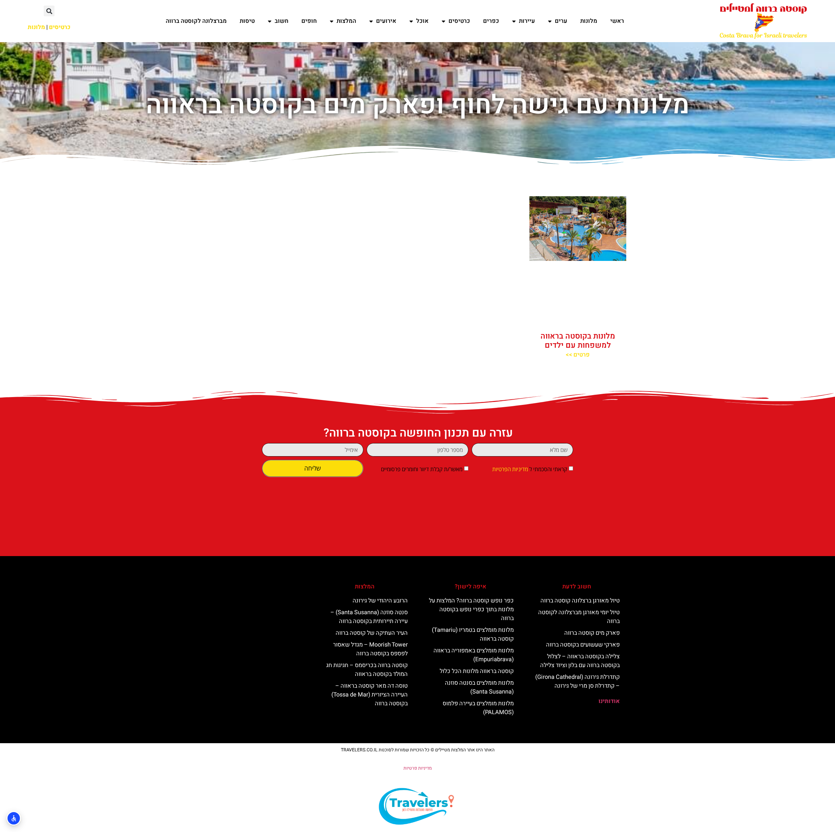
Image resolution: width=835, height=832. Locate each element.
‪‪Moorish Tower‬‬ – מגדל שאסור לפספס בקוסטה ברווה (370, 649)
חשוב (281, 21)
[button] (49, 11)
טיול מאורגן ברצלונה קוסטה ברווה (580, 600)
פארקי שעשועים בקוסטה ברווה (583, 644)
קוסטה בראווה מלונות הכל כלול (477, 671)
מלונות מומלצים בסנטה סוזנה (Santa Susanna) (479, 687)
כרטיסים (459, 21)
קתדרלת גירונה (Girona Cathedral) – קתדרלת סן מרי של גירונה (577, 681)
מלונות (588, 21)
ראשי (617, 21)
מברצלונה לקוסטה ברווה (196, 21)
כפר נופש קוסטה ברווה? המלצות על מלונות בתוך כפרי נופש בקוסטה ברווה (471, 609)
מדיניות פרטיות (417, 768)
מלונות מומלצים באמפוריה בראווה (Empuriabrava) (473, 655)
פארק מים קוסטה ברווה (592, 633)
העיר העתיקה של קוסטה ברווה (372, 633)
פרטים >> (578, 354)
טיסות (247, 21)
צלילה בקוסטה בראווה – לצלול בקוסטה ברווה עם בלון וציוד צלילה (580, 661)
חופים (309, 21)
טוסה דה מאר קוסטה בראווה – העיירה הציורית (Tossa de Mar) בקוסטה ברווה (369, 694)
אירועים (386, 21)
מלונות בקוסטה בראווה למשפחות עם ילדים (577, 340)
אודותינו (609, 701)
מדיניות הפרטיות (510, 469)
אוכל (422, 21)
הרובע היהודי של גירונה (380, 600)
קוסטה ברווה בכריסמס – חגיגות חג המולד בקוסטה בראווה (367, 670)
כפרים (491, 21)
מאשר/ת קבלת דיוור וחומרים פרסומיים (422, 469)
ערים (561, 21)
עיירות (527, 21)
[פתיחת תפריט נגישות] (14, 818)
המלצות (346, 21)
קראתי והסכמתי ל (529, 469)
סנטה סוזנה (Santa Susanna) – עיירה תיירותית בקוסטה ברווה (369, 617)
